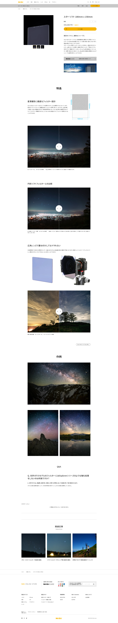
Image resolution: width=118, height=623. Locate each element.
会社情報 (87, 597)
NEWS (61, 599)
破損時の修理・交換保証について (85, 58)
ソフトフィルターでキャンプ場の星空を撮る (58, 560)
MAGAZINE (62, 597)
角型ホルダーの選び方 (46, 597)
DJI (49, 2)
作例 (82, 5)
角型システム (36, 2)
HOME (19, 8)
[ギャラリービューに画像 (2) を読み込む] (38, 47)
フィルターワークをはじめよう (47, 602)
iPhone (46, 2)
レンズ (42, 2)
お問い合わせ (23, 612)
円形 (31, 2)
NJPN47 (73, 599)
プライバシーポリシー (32, 611)
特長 (78, 5)
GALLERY (74, 597)
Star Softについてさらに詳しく (83, 344)
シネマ (28, 2)
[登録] (93, 584)
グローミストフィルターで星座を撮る (31, 560)
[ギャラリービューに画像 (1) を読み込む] (34, 47)
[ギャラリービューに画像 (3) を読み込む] (42, 47)
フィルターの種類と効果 (46, 599)
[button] (88, 2)
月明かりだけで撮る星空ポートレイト (83, 560)
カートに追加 (95, 5)
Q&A (87, 5)
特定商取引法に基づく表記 (42, 611)
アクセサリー (54, 2)
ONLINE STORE (29, 584)
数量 (65, 21)
